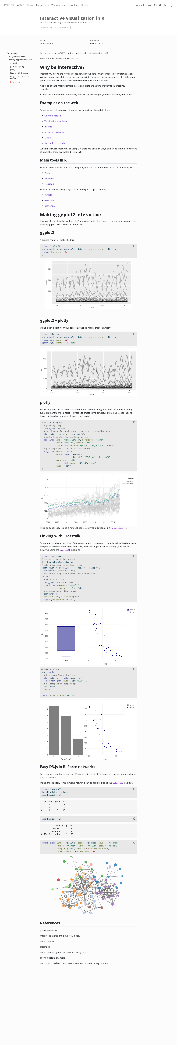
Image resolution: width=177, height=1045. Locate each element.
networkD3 (50, 205)
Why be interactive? (17, 56)
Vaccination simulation (56, 121)
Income (48, 126)
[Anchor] (81, 102)
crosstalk (49, 183)
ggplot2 (13, 63)
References (15, 82)
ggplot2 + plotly (17, 66)
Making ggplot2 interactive (21, 59)
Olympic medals (52, 115)
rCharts (48, 194)
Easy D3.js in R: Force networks (19, 77)
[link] (85, 5)
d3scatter (49, 200)
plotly (12, 69)
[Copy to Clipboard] (134, 246)
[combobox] (170, 5)
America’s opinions (54, 132)
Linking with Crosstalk (19, 73)
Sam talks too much (54, 143)
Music (47, 137)
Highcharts (50, 178)
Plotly (47, 172)
